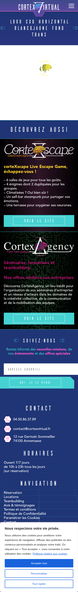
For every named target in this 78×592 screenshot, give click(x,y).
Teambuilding (14, 501)
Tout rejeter (39, 583)
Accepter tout (39, 563)
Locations (11, 497)
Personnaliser (39, 573)
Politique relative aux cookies (50, 553)
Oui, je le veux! (35, 382)
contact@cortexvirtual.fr (32, 429)
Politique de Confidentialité (25, 514)
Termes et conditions (20, 509)
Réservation (13, 493)
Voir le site (39, 220)
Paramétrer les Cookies (22, 518)
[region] (39, 557)
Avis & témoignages (19, 505)
